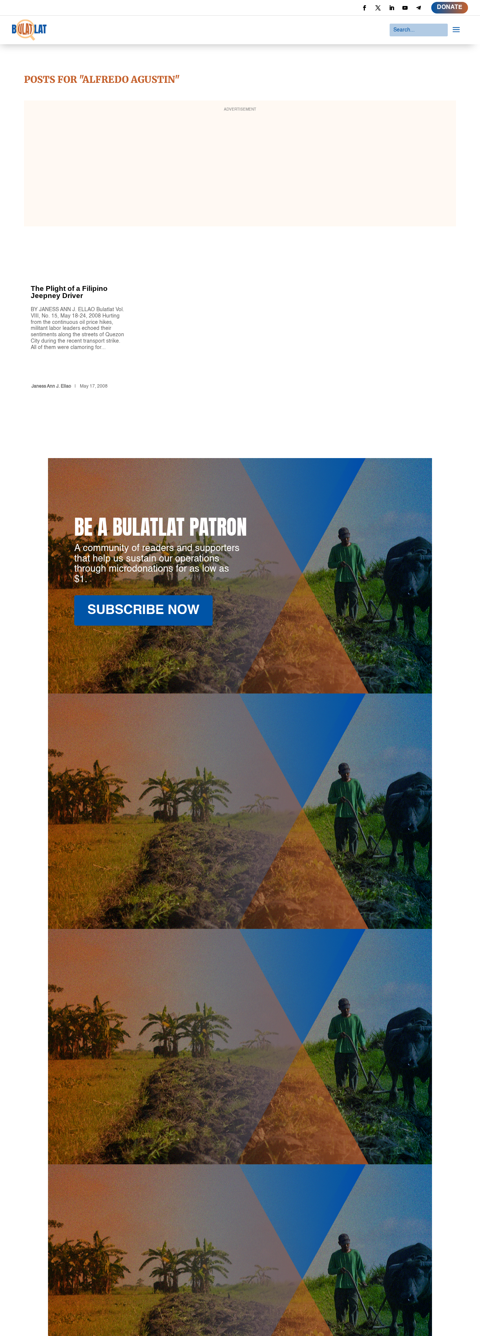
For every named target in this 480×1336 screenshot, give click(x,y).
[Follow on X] (378, 8)
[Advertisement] (240, 168)
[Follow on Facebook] (364, 8)
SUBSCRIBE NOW (143, 610)
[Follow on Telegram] (418, 8)
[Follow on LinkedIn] (391, 8)
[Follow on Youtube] (405, 8)
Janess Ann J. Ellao (51, 386)
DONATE (449, 7)
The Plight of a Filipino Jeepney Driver (77, 323)
